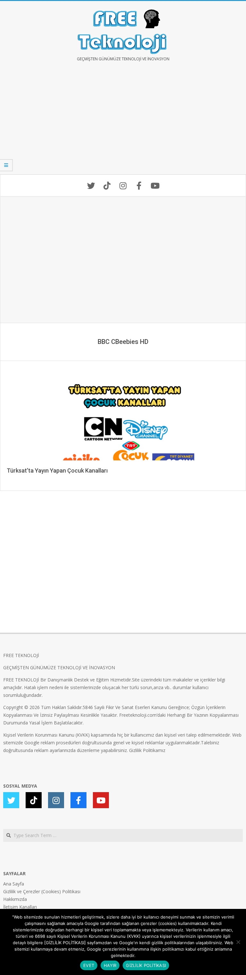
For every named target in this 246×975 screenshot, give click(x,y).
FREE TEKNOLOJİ (21, 655)
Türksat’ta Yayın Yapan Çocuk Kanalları (57, 470)
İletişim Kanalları (20, 907)
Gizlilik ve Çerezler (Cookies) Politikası (41, 891)
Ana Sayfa (13, 884)
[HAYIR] (238, 942)
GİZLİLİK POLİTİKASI (146, 965)
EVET (88, 965)
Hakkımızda (15, 899)
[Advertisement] (123, 122)
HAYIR (110, 965)
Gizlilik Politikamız (147, 750)
